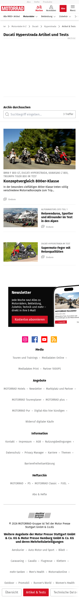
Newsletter (35, 388)
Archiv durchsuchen (16, 107)
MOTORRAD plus (55, 399)
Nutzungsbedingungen (58, 441)
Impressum (25, 441)
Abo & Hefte (39, 494)
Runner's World (42, 583)
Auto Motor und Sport (41, 550)
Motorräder (28, 16)
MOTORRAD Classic (46, 483)
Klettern (61, 561)
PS (29, 483)
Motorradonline (58, 572)
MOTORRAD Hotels (14, 388)
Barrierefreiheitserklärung (40, 463)
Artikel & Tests (36, 592)
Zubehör (63, 16)
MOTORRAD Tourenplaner (26, 399)
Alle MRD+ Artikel (11, 16)
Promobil (23, 583)
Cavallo (32, 561)
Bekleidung (46, 16)
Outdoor (9, 583)
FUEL (64, 483)
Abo (29, 2)
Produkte (47, 2)
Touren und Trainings (25, 357)
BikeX (61, 550)
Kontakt (10, 441)
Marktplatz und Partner (59, 388)
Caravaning (17, 561)
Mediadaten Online (53, 357)
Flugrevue (46, 561)
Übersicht (11, 592)
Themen (66, 452)
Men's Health (36, 572)
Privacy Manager (34, 452)
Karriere (52, 452)
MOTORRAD (16, 483)
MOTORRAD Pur (21, 410)
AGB (38, 441)
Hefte (37, 2)
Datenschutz (13, 452)
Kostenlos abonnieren (30, 319)
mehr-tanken (17, 572)
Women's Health (65, 583)
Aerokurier (18, 550)
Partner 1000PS (52, 368)
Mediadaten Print (28, 368)
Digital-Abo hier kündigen (49, 410)
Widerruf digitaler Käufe (40, 421)
